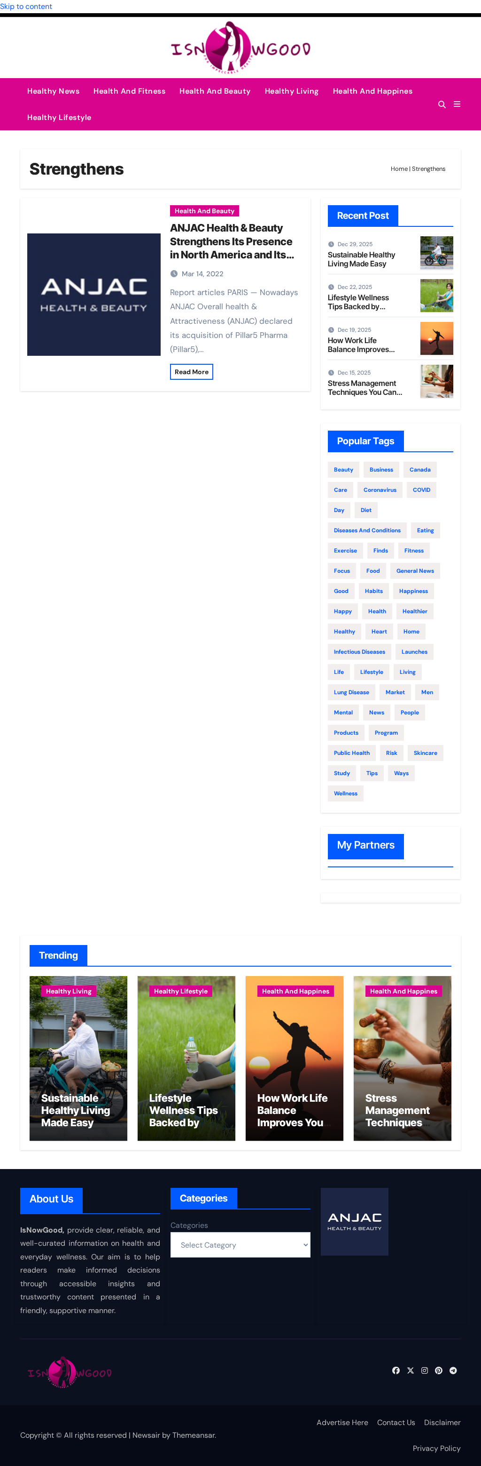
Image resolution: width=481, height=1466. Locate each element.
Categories (189, 1225)
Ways (401, 773)
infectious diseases (359, 652)
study (342, 773)
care (340, 490)
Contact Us (396, 1422)
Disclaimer (442, 1422)
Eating (425, 530)
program (386, 733)
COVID (421, 490)
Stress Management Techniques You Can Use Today (362, 392)
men (427, 692)
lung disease (351, 692)
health (377, 611)
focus (342, 571)
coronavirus (380, 490)
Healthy (344, 631)
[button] (457, 104)
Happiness (413, 591)
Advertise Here (342, 1422)
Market (395, 692)
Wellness (345, 793)
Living (408, 672)
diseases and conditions (367, 530)
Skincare (425, 753)
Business (381, 469)
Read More (192, 372)
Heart (379, 631)
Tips (372, 773)
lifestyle (371, 672)
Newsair (146, 1435)
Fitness (414, 550)
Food (373, 571)
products (346, 733)
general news (415, 571)
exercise (345, 550)
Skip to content (26, 6)
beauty (343, 469)
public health (352, 753)
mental (343, 712)
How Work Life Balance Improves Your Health (358, 349)
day (339, 510)
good (341, 591)
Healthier (415, 611)
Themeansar (193, 1435)
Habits (374, 591)
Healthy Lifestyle (59, 117)
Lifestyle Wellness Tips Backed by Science (358, 306)
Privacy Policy (437, 1448)
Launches (414, 652)
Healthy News (53, 91)
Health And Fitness (129, 91)
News (376, 712)
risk (391, 753)
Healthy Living (292, 91)
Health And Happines (373, 91)
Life (339, 672)
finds (380, 550)
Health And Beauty (215, 91)
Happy (343, 611)
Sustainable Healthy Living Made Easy (362, 259)
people (410, 712)
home (411, 631)
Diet (366, 510)
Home (399, 169)
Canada (420, 469)
